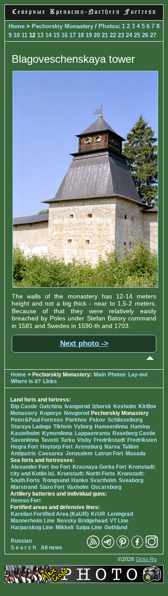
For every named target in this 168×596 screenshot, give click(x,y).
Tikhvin (62, 426)
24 (129, 35)
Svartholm (103, 480)
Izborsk (101, 406)
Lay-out (137, 374)
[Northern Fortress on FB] (137, 546)
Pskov (97, 420)
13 (40, 35)
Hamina (140, 426)
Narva (112, 447)
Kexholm (124, 406)
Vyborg (83, 426)
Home (17, 26)
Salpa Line (89, 527)
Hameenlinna (111, 426)
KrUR (98, 514)
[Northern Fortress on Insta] (152, 546)
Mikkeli (64, 527)
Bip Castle (24, 406)
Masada (135, 453)
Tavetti (49, 440)
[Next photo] (85, 285)
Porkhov (76, 420)
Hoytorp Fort (56, 447)
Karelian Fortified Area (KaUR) (50, 514)
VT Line (119, 521)
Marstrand (24, 487)
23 (121, 35)
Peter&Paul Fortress (37, 420)
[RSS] (93, 546)
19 (89, 35)
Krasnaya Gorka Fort (99, 467)
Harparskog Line (32, 527)
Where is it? (26, 381)
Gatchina (50, 406)
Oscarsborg (106, 487)
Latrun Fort (109, 453)
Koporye (51, 413)
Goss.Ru (146, 559)
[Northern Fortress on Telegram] (108, 546)
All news (51, 547)
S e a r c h (23, 547)
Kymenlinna (57, 433)
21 (105, 35)
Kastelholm (25, 433)
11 (24, 35)
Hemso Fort (26, 500)
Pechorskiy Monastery (62, 26)
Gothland (115, 527)
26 (145, 35)
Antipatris (23, 453)
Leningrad (120, 514)
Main (100, 374)
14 (48, 35)
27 (153, 35)
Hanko (79, 480)
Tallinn (130, 447)
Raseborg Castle (133, 433)
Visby (84, 440)
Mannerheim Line (33, 521)
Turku (67, 440)
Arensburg (88, 447)
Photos (108, 26)
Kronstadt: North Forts (86, 474)
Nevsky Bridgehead (82, 521)
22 (113, 35)
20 (97, 35)
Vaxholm (78, 487)
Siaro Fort (52, 487)
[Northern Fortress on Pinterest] (122, 546)
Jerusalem (79, 453)
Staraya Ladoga (31, 426)
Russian (21, 541)
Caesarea (50, 453)
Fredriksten (142, 440)
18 (81, 35)
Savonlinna (25, 440)
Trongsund (55, 480)
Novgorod (76, 413)
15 (56, 35)
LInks (50, 381)
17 (72, 35)
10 (16, 35)
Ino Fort (60, 467)
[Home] (84, 15)
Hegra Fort (24, 447)
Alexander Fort (30, 467)
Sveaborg (131, 480)
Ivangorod (77, 406)
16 (64, 35)
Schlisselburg (125, 420)
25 (137, 35)
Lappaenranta (92, 433)
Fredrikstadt (109, 440)
